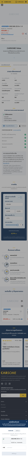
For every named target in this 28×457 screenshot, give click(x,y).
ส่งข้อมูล (14, 454)
